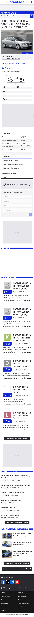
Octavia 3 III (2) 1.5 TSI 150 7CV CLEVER (22, 364)
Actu (27, 16)
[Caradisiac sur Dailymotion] (12, 582)
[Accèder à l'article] (7, 536)
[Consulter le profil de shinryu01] (7, 392)
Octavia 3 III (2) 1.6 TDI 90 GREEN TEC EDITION (22, 286)
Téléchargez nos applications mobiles (15, 588)
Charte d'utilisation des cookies (8, 606)
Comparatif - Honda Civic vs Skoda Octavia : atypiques (22, 535)
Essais (9, 16)
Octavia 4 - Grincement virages (11, 500)
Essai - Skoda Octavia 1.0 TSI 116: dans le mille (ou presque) (22, 553)
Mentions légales (4, 603)
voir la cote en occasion (11, 59)
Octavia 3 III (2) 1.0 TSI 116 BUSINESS (22, 415)
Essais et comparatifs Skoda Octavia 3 (14, 529)
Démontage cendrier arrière (10, 515)
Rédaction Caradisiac (6, 596)
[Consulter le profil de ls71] (7, 418)
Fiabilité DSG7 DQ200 (8, 507)
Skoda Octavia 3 (8, 12)
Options (3, 177)
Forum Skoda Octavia (8, 471)
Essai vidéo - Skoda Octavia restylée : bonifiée (22, 544)
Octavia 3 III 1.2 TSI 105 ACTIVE (20, 390)
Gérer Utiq (3, 610)
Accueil (3, 16)
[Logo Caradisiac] (17, 3)
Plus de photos (27, 53)
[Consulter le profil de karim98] (7, 340)
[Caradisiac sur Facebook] (3, 582)
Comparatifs (16, 16)
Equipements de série (9, 174)
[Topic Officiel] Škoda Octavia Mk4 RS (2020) (15, 485)
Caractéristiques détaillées (10, 72)
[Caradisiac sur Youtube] (17, 582)
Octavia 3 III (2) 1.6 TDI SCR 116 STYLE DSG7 (22, 338)
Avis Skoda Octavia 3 (8, 277)
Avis (23, 16)
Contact (3, 592)
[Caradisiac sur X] (8, 582)
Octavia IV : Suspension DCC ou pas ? (13, 493)
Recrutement (4, 599)
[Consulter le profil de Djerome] (7, 366)
